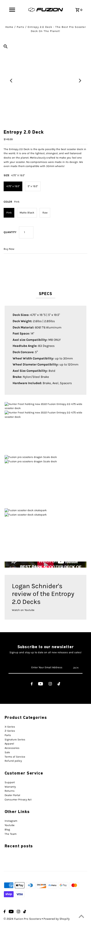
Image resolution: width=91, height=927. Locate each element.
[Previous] (11, 80)
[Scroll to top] (81, 917)
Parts (20, 27)
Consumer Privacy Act (18, 799)
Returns (10, 790)
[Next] (79, 80)
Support (10, 782)
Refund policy (13, 760)
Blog (7, 829)
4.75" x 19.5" (13, 186)
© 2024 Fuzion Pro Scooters (23, 918)
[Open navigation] (12, 10)
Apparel (9, 743)
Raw (45, 212)
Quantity (10, 232)
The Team (11, 834)
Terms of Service (15, 756)
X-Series (10, 726)
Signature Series (15, 739)
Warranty (10, 786)
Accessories (12, 748)
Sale (7, 752)
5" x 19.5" (33, 186)
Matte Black (27, 212)
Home (9, 27)
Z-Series (10, 730)
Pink (9, 212)
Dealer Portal (12, 795)
